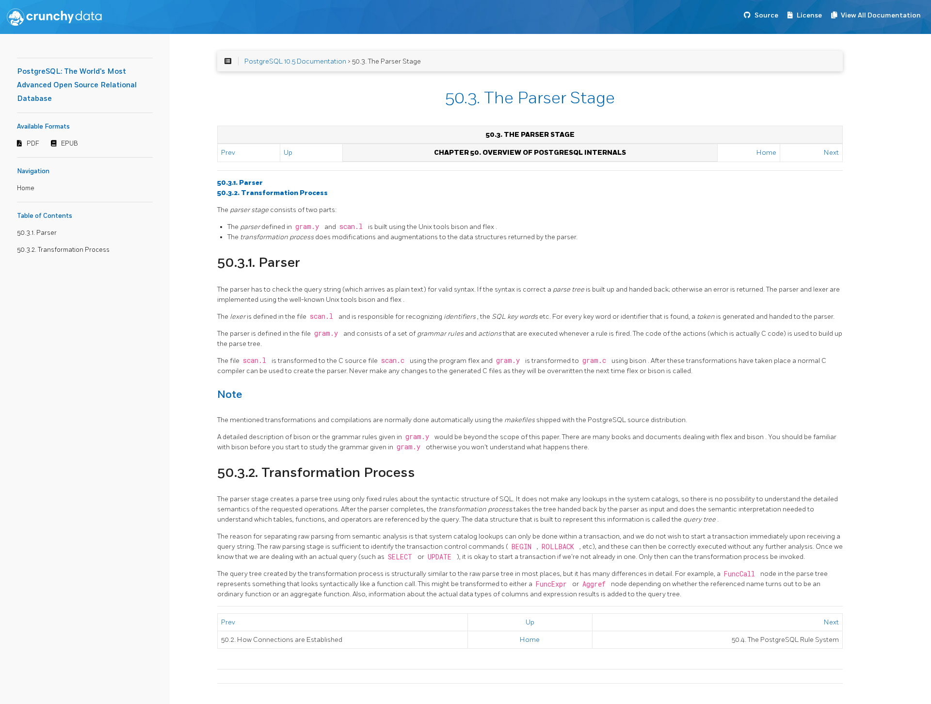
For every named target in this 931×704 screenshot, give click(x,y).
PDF (33, 143)
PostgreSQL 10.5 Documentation (295, 61)
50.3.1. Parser (37, 233)
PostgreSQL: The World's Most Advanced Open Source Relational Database (77, 85)
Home (25, 188)
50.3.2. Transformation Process (63, 250)
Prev (228, 152)
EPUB (69, 143)
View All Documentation (881, 15)
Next (831, 152)
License (809, 15)
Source (766, 15)
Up (288, 152)
